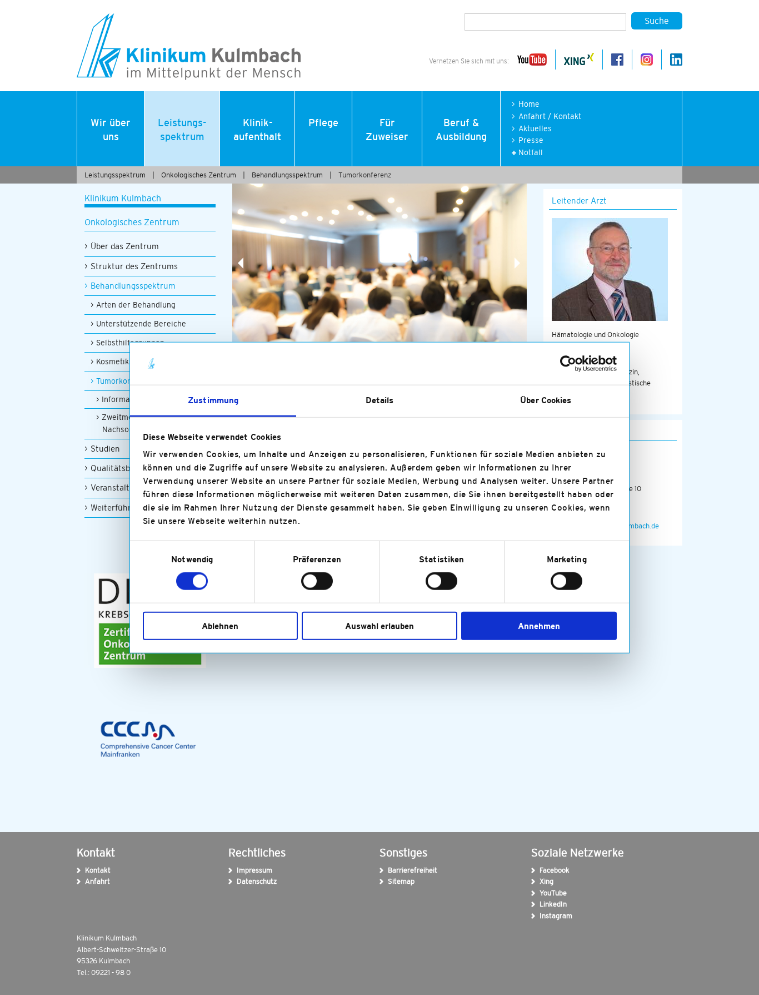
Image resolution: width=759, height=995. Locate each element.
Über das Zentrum (125, 246)
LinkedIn (547, 904)
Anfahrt (92, 881)
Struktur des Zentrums (134, 266)
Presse (530, 140)
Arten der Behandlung (136, 304)
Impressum (244, 870)
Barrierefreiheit (395, 870)
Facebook (547, 870)
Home (529, 104)
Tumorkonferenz (364, 175)
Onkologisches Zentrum (198, 175)
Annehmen (539, 625)
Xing (546, 881)
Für (387, 129)
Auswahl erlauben (379, 625)
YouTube (547, 893)
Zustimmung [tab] (213, 400)
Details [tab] (380, 400)
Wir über (111, 129)
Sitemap (395, 881)
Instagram (547, 916)
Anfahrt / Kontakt (549, 116)
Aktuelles (535, 129)
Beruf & (461, 129)
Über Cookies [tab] (545, 400)
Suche (657, 21)
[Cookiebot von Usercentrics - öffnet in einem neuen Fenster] (568, 363)
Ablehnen (220, 625)
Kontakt (92, 870)
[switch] (317, 581)
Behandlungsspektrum (287, 175)
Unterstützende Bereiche (141, 323)
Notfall (530, 152)
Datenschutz (244, 881)
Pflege (323, 122)
